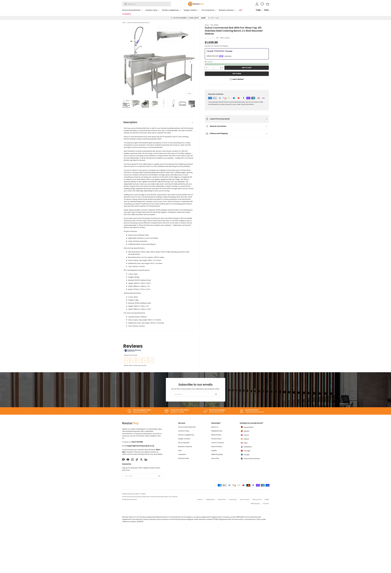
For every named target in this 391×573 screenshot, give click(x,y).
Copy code (214, 18)
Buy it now (237, 74)
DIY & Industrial (208, 10)
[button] (267, 4)
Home (124, 22)
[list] (158, 62)
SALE (240, 10)
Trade (258, 10)
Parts (266, 10)
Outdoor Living (151, 10)
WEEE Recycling (216, 454)
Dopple (214, 450)
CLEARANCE (126, 14)
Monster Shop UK (132, 499)
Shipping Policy (216, 431)
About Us (214, 427)
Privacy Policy (216, 439)
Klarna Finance (216, 446)
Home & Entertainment (131, 10)
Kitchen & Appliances (170, 10)
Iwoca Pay (215, 458)
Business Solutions (226, 10)
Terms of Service (217, 443)
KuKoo (207, 25)
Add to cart (247, 68)
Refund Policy (216, 435)
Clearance (182, 454)
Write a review (225, 38)
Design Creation (190, 10)
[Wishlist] (262, 4)
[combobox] (146, 4)
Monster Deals (183, 458)
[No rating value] (210, 38)
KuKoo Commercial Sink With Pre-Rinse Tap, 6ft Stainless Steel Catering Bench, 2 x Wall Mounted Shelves (138, 22)
